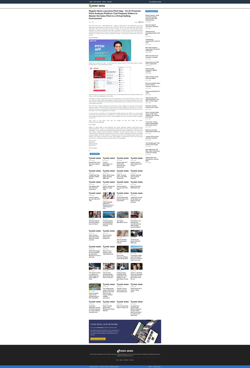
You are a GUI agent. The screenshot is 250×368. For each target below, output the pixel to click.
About (121, 360)
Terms (150, 366)
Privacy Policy (157, 366)
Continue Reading (93, 37)
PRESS (104, 1)
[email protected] (93, 143)
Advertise (126, 360)
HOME (91, 1)
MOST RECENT (97, 1)
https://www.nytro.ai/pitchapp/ (96, 122)
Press (117, 360)
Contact (132, 360)
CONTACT (109, 1)
